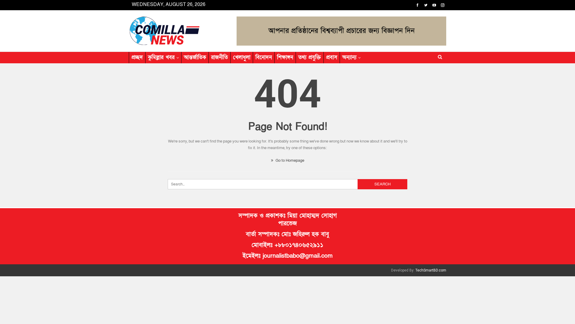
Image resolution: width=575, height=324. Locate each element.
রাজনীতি (219, 57)
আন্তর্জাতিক (195, 57)
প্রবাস (331, 57)
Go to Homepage (289, 160)
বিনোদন (263, 57)
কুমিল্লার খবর (161, 57)
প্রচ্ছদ (137, 57)
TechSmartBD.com (430, 270)
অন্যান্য (349, 57)
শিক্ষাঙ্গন (285, 57)
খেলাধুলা (241, 57)
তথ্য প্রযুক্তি (309, 57)
